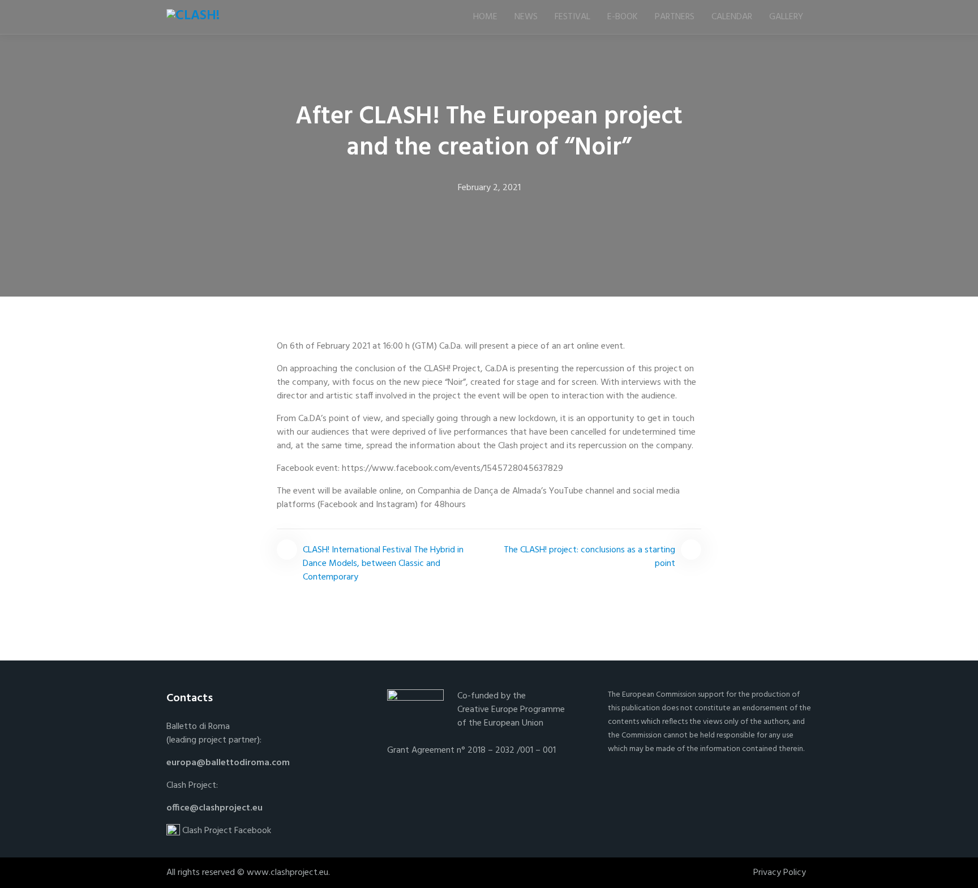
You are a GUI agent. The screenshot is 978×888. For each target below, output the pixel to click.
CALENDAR (731, 17)
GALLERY (786, 17)
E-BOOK (622, 17)
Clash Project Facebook (225, 830)
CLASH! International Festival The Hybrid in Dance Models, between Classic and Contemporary (383, 563)
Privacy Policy (779, 872)
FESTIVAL (572, 17)
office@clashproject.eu (214, 808)
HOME (485, 17)
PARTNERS (674, 17)
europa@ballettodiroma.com (228, 763)
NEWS (526, 17)
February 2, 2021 (489, 188)
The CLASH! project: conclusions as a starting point (589, 556)
